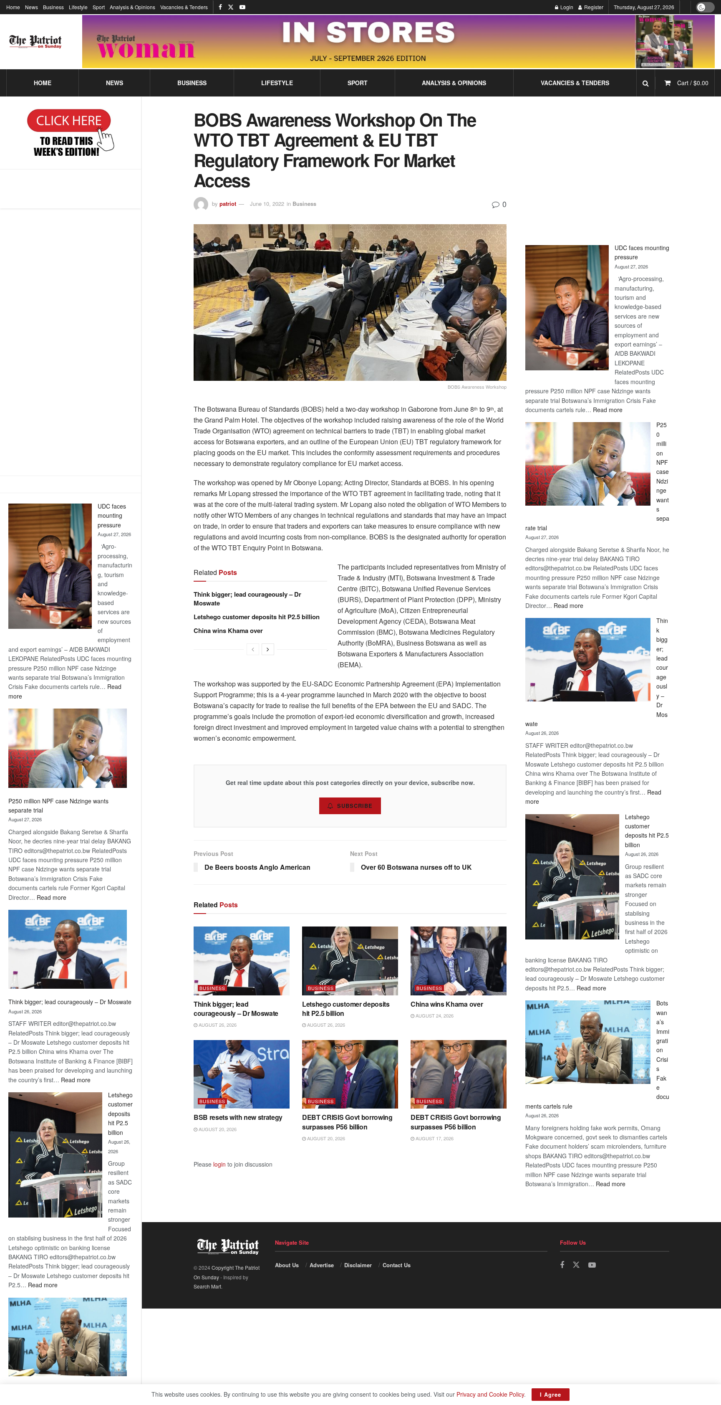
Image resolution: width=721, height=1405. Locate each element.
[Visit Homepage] (35, 41)
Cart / (692, 82)
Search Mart (207, 1286)
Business (53, 6)
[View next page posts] (268, 649)
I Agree (550, 1394)
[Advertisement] (70, 342)
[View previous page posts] (253, 649)
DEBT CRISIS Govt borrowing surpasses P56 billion (347, 1121)
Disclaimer (358, 1265)
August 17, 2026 (434, 1138)
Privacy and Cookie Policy (490, 1394)
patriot (227, 204)
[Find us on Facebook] (220, 7)
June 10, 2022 (267, 204)
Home (13, 6)
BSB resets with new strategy (238, 1117)
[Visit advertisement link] (398, 41)
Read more (51, 897)
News (31, 6)
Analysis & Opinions (132, 6)
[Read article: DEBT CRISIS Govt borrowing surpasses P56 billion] (350, 1074)
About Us (287, 1265)
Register (593, 6)
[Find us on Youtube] (242, 7)
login (219, 1164)
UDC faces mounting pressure (112, 515)
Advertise (322, 1265)
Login (566, 6)
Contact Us (397, 1265)
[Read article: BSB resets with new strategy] (242, 1074)
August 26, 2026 (217, 1024)
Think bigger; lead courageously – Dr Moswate (69, 1001)
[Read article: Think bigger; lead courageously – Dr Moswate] (242, 961)
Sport (99, 6)
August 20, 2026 (217, 1129)
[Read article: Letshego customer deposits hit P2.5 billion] (350, 961)
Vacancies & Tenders (184, 6)
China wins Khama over (228, 630)
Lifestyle (78, 6)
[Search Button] (646, 82)
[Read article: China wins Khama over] (459, 961)
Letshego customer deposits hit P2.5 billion (120, 1114)
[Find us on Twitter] (231, 7)
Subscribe (355, 806)
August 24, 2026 (434, 1015)
